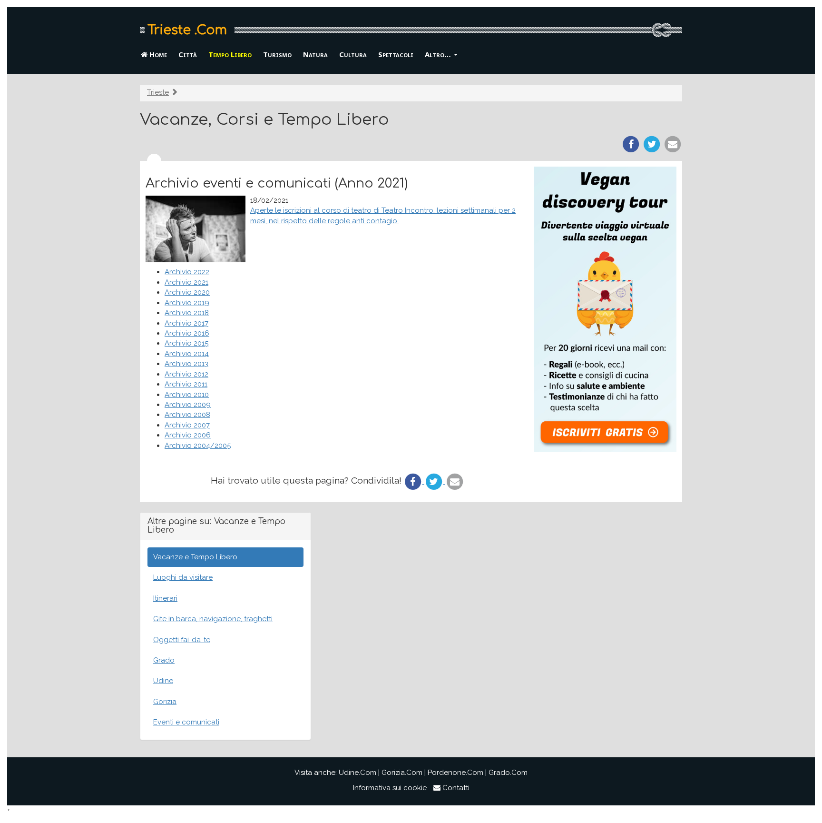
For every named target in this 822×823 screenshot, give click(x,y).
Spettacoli (395, 54)
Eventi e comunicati (186, 722)
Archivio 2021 (186, 282)
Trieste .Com (187, 30)
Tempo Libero (230, 54)
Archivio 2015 (186, 343)
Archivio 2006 (188, 435)
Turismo (277, 54)
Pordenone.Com (455, 772)
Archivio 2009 (188, 404)
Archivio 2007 (187, 425)
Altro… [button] (439, 54)
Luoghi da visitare (183, 577)
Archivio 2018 (187, 312)
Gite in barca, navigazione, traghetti (213, 619)
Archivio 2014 (187, 353)
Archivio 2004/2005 (198, 445)
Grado (164, 660)
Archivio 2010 (187, 394)
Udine (163, 680)
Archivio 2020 (187, 292)
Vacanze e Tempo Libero (195, 557)
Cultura (353, 54)
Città (187, 54)
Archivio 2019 (187, 302)
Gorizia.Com (402, 772)
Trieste (158, 92)
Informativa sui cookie (390, 787)
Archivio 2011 (186, 384)
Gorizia (164, 701)
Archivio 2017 (186, 323)
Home (157, 54)
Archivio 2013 (186, 363)
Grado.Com (508, 772)
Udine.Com (357, 772)
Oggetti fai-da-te (181, 639)
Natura (315, 54)
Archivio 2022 (187, 272)
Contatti (455, 787)
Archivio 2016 (187, 333)
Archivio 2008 (187, 414)
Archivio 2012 (186, 374)
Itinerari (165, 598)
